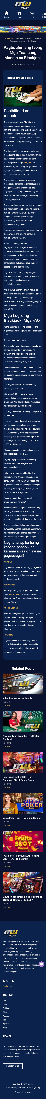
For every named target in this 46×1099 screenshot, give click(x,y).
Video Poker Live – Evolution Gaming (22, 818)
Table (14, 38)
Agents (6, 1024)
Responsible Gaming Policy (29, 1087)
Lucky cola (7, 986)
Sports (32, 17)
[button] (38, 78)
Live (19, 17)
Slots (5, 1012)
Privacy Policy (11, 1087)
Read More (6, 705)
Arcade (6, 1016)
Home (6, 17)
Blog (5, 1028)
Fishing (6, 1008)
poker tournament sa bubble (17, 698)
